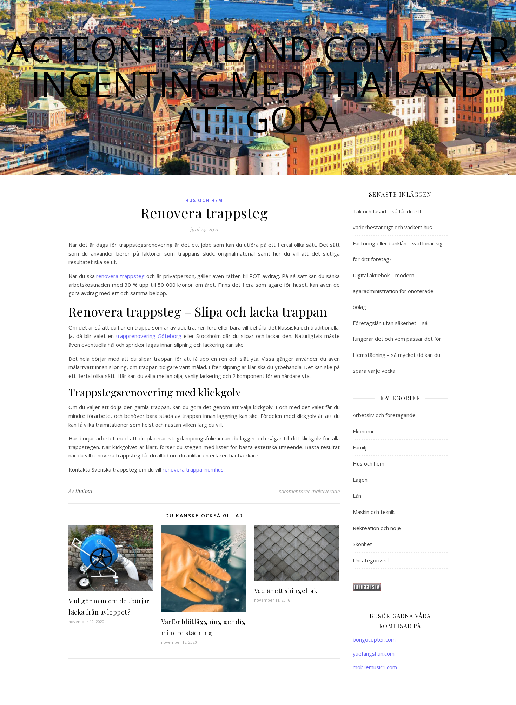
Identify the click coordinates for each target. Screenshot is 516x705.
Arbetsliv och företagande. (385, 415)
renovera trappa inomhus (193, 469)
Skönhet (362, 544)
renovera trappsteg (120, 275)
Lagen (360, 479)
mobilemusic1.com (375, 667)
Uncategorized (371, 560)
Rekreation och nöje (377, 527)
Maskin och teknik (374, 511)
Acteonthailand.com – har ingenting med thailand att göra (258, 83)
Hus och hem (204, 200)
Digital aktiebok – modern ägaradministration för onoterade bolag (393, 291)
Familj (359, 447)
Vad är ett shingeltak (286, 591)
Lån (357, 495)
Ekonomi (363, 431)
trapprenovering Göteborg (148, 335)
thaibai (84, 491)
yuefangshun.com (374, 653)
